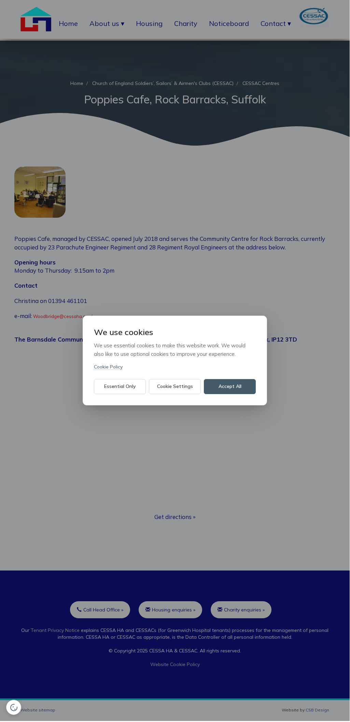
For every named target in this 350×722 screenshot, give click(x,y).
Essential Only (120, 386)
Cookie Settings (175, 386)
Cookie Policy (108, 367)
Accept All (230, 386)
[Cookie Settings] (13, 707)
